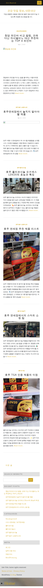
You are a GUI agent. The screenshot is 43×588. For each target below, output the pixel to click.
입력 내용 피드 (11, 551)
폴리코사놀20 (21, 311)
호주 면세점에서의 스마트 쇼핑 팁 (21, 317)
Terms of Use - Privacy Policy (13, 571)
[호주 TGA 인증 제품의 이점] (21, 402)
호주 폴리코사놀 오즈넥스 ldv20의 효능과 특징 (21, 173)
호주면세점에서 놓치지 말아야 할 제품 (21, 113)
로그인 (8, 547)
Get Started (11, 3)
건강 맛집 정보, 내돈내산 (22, 10)
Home (9, 583)
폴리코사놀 (22, 370)
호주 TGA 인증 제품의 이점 (21, 374)
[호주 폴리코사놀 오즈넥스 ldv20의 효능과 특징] (21, 186)
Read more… (20, 93)
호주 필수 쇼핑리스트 (21, 107)
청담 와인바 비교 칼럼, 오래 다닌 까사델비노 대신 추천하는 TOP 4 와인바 (21, 38)
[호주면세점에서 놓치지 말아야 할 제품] (21, 129)
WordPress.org (11, 558)
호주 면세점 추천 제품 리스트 (21, 228)
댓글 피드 (9, 554)
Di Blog (13, 575)
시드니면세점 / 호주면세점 (15, 522)
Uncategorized (21, 31)
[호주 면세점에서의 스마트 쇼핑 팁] (21, 329)
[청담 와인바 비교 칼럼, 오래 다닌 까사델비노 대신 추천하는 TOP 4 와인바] (21, 61)
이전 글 (9, 465)
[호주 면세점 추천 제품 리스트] (21, 256)
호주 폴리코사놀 (21, 167)
